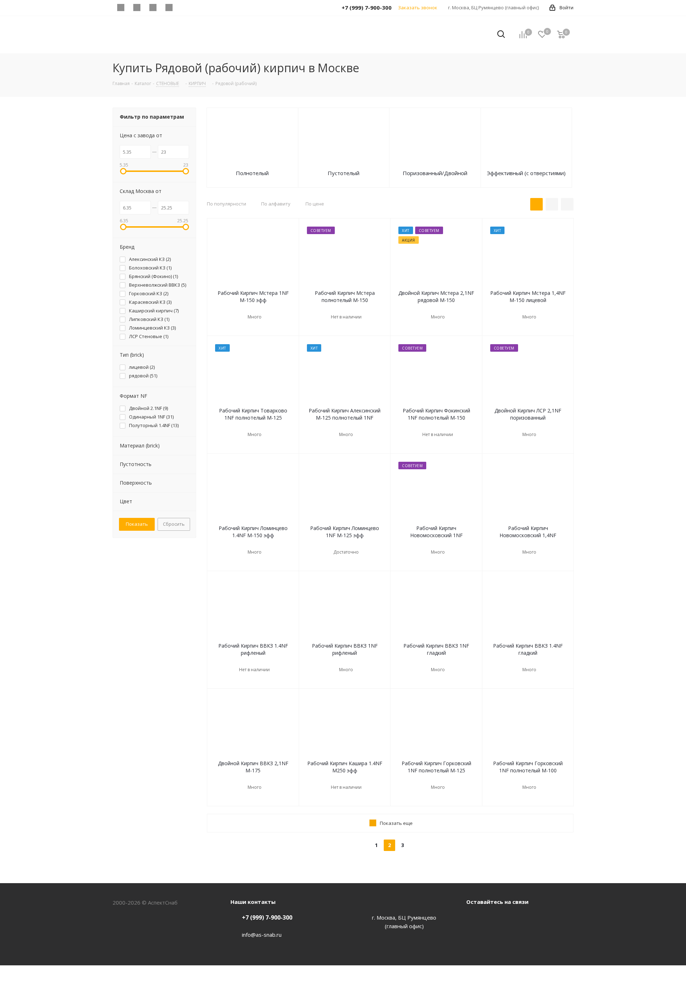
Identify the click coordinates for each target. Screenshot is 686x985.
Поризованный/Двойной (435, 173)
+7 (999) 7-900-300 (267, 917)
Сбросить (174, 524)
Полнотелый (252, 173)
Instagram (509, 918)
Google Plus (527, 918)
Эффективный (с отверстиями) (526, 173)
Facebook (473, 918)
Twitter (491, 918)
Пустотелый (343, 173)
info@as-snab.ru (262, 934)
